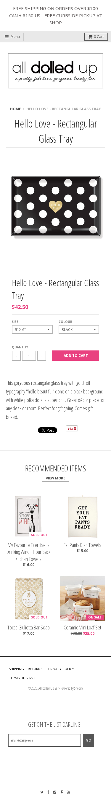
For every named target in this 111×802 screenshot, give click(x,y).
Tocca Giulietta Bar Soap (28, 627)
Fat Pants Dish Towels (82, 545)
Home (15, 108)
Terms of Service (23, 678)
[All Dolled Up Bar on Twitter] (42, 792)
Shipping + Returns (25, 669)
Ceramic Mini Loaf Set (82, 627)
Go (88, 740)
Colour (65, 322)
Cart (99, 36)
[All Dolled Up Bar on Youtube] (69, 792)
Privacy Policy (61, 669)
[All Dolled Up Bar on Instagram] (55, 792)
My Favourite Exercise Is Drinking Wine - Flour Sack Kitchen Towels (28, 552)
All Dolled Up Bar (48, 688)
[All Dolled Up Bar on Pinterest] (62, 792)
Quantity (20, 347)
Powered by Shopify (72, 688)
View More (55, 478)
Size (15, 322)
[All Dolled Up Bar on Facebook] (48, 792)
